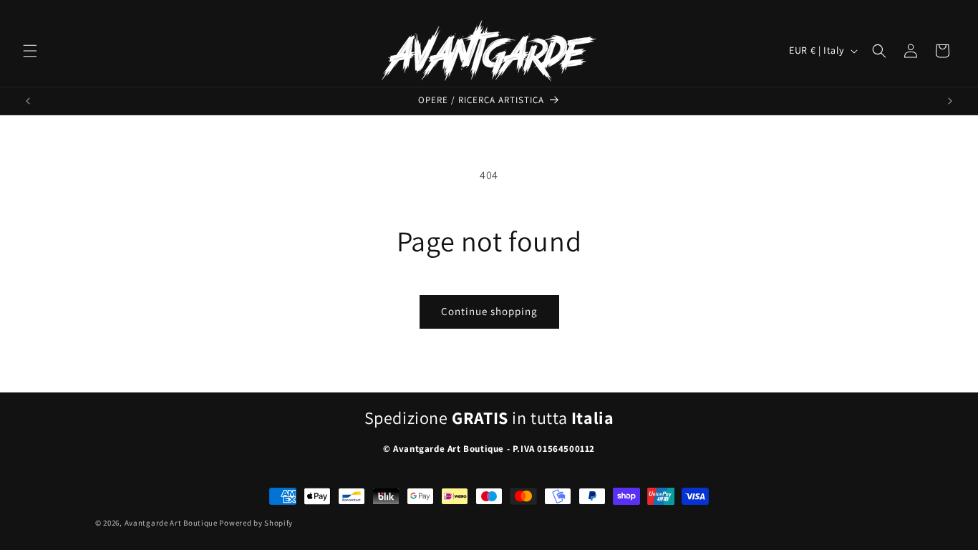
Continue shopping (489, 311)
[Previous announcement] (28, 101)
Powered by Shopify (256, 523)
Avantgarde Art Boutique (171, 523)
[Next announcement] (950, 101)
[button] (30, 51)
